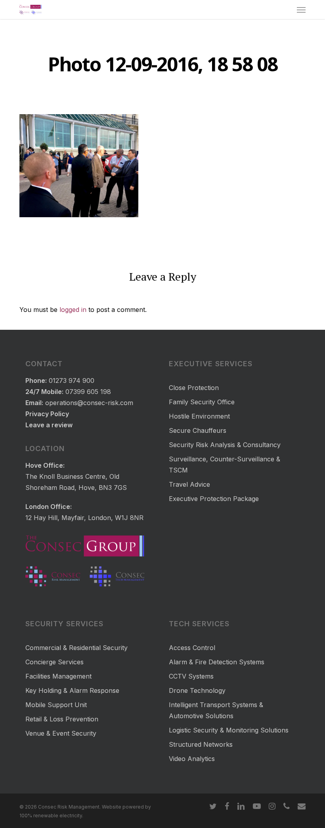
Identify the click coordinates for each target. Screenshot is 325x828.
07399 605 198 (88, 392)
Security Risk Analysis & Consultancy (225, 445)
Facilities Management (58, 676)
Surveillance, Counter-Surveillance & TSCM (224, 464)
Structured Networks (201, 744)
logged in (72, 310)
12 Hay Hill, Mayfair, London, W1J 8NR (84, 518)
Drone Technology (197, 690)
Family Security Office (202, 402)
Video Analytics (192, 759)
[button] (301, 9)
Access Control (192, 648)
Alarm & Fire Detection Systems (216, 662)
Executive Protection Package (214, 499)
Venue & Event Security (60, 733)
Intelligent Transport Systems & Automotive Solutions (216, 710)
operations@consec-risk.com (89, 403)
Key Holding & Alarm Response (72, 690)
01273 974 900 (71, 380)
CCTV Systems (191, 676)
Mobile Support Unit (56, 705)
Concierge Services (54, 662)
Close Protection (194, 388)
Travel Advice (189, 484)
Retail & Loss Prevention (61, 719)
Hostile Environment (199, 416)
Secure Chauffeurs (197, 430)
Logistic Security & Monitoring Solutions (229, 730)
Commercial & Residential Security (76, 648)
